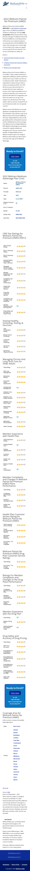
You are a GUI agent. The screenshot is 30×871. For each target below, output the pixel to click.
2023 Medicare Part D (14, 857)
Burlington (16, 735)
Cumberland (17, 743)
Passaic (15, 766)
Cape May (16, 740)
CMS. (8, 792)
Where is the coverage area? (12, 68)
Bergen (15, 732)
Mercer (15, 753)
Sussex (15, 774)
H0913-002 (19, 214)
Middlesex (16, 756)
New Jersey (16, 726)
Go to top (5, 788)
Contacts (24, 864)
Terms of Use (15, 864)
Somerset (16, 772)
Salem (15, 769)
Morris (15, 761)
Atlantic (15, 730)
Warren (15, 779)
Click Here (15, 156)
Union (15, 777)
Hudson (15, 751)
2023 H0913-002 (20, 218)
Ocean (15, 764)
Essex (15, 745)
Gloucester (16, 748)
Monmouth (16, 758)
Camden (15, 737)
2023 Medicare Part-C (14, 853)
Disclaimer (6, 864)
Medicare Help (20, 869)
